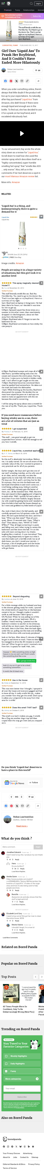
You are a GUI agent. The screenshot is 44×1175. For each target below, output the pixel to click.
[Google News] (33, 1147)
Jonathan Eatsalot (13, 852)
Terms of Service (10, 1168)
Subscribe (22, 1097)
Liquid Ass (27, 99)
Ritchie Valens (17, 925)
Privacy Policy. (20, 1107)
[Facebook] (4, 1147)
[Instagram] (8, 1147)
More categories (13, 1079)
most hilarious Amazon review (19, 176)
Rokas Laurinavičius (15, 69)
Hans (14, 863)
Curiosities (7, 45)
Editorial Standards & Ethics (14, 1164)
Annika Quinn (11, 877)
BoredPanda (8, 3)
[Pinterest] (12, 1147)
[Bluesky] (21, 1147)
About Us (6, 1157)
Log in (38, 4)
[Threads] (25, 1147)
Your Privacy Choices (11, 1153)
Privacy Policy (34, 1164)
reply (17, 859)
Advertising (27, 1153)
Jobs (15, 1157)
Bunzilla (15, 894)
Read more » (22, 826)
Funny (15, 45)
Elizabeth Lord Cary (14, 913)
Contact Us (24, 1157)
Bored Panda (12, 1139)
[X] (16, 1147)
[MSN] (29, 1147)
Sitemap (35, 1157)
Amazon (16, 182)
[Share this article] (38, 81)
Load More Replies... (19, 871)
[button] (35, 977)
